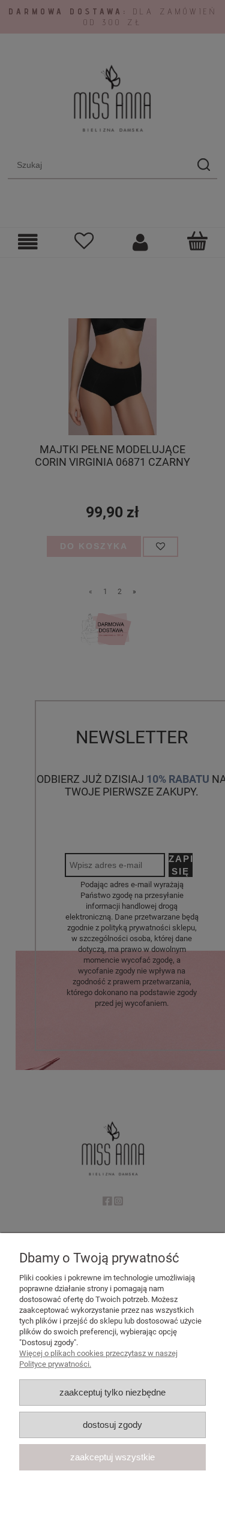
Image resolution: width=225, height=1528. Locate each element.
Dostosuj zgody (112, 1424)
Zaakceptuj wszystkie (112, 1457)
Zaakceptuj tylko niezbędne (112, 1392)
